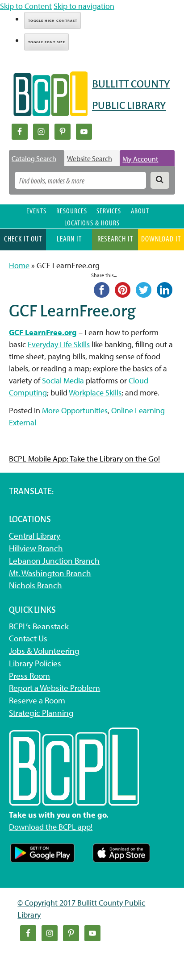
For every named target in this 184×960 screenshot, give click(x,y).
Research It (115, 238)
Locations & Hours (92, 222)
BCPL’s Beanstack (39, 626)
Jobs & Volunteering (44, 650)
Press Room (29, 675)
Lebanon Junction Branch (54, 560)
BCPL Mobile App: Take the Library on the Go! (84, 458)
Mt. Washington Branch (50, 573)
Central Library (34, 535)
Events (36, 210)
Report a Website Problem (54, 687)
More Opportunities (75, 410)
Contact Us (28, 638)
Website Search (89, 158)
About (140, 210)
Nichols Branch (35, 585)
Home (19, 265)
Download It (161, 238)
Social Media (63, 380)
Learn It (69, 238)
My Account (140, 158)
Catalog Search (34, 158)
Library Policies (35, 663)
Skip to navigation (84, 6)
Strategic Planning (41, 712)
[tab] (36, 158)
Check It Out (23, 238)
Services (108, 210)
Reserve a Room (37, 700)
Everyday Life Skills (59, 344)
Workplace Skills (95, 392)
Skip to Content (26, 6)
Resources (71, 210)
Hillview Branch (36, 548)
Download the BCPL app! (50, 827)
